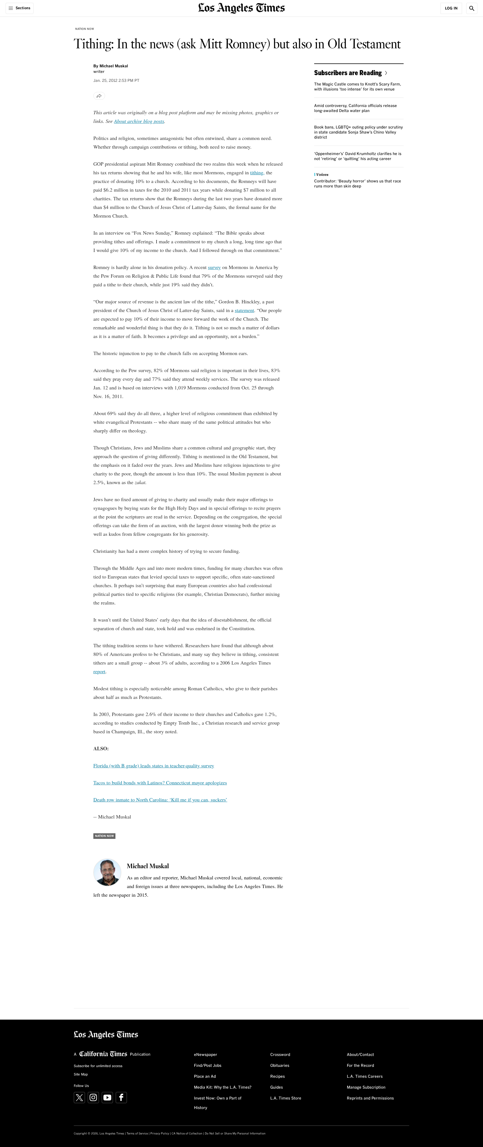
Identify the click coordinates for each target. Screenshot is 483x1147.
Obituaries (279, 1066)
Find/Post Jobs (207, 1066)
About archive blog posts (139, 121)
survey (214, 267)
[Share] (99, 96)
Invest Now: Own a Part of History (218, 1103)
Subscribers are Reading (348, 72)
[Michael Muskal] (107, 872)
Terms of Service (137, 1133)
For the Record (360, 1066)
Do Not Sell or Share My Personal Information (235, 1133)
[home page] (241, 7)
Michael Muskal (114, 66)
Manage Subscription (366, 1087)
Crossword (280, 1055)
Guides (276, 1087)
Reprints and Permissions (370, 1098)
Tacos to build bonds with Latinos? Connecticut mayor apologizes (160, 782)
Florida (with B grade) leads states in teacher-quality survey (153, 765)
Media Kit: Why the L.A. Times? (223, 1087)
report (99, 671)
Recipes (277, 1077)
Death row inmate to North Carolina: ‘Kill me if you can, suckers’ (160, 799)
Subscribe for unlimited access (98, 1066)
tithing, (257, 172)
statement (244, 310)
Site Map (81, 1074)
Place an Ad (205, 1077)
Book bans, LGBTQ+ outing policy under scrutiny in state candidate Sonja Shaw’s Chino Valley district (358, 132)
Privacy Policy (159, 1133)
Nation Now (84, 29)
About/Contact (360, 1055)
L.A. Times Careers (365, 1077)
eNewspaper (205, 1055)
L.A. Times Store (285, 1098)
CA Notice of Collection (187, 1133)
